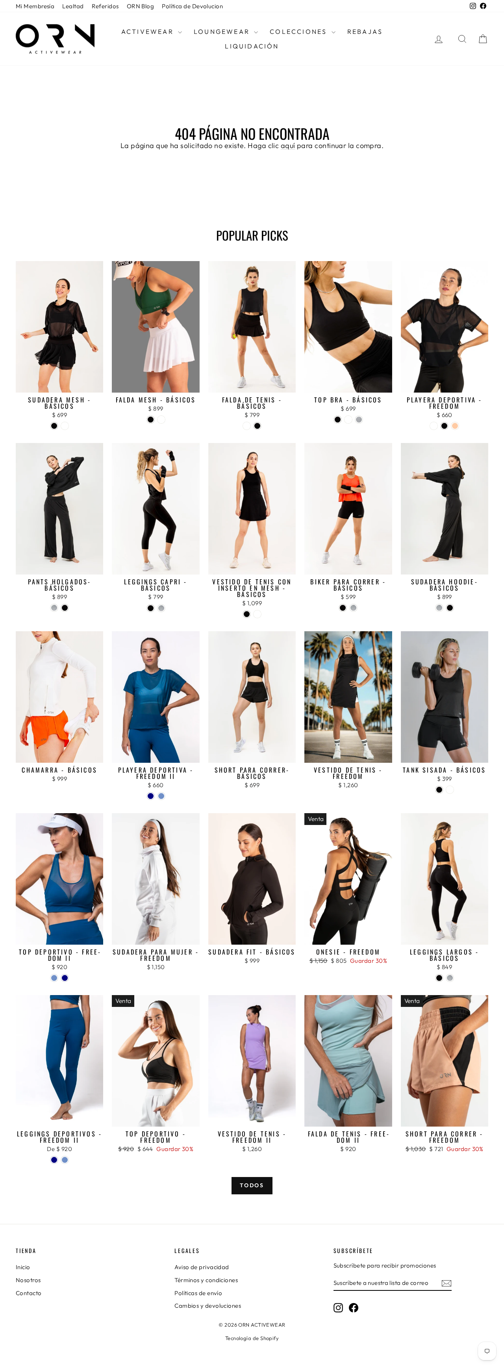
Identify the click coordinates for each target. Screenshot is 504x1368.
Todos (252, 1185)
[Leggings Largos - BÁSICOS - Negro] (439, 978)
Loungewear (223, 31)
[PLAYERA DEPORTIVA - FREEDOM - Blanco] (433, 426)
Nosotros (28, 1280)
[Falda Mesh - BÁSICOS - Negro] (150, 419)
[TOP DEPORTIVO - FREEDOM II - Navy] (65, 978)
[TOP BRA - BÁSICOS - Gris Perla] (359, 419)
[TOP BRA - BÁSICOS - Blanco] (348, 419)
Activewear (148, 31)
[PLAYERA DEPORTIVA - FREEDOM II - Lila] (161, 796)
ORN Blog (140, 6)
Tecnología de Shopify (252, 1338)
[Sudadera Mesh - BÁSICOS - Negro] (54, 426)
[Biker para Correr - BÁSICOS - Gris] (353, 608)
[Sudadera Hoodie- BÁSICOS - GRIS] (439, 608)
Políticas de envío (198, 1293)
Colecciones (299, 31)
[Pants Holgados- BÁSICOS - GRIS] (54, 608)
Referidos (105, 6)
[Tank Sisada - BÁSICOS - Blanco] (450, 789)
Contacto (29, 1293)
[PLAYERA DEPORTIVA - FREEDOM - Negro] (444, 426)
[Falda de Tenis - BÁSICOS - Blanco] (246, 426)
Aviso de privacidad (201, 1267)
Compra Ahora (59, 384)
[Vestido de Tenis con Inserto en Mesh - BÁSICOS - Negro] (246, 614)
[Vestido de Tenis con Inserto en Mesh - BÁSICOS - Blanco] (257, 614)
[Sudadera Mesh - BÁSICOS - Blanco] (65, 426)
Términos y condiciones (206, 1280)
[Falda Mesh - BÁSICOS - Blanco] (161, 419)
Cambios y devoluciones (207, 1305)
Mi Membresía (35, 6)
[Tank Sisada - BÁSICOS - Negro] (439, 789)
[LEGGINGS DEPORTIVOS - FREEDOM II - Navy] (54, 1160)
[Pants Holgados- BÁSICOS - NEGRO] (65, 608)
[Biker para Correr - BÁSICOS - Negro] (342, 608)
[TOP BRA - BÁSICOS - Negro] (337, 419)
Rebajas (365, 31)
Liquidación (252, 46)
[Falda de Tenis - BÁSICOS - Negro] (257, 426)
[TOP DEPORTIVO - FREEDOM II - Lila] (54, 978)
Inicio (23, 1267)
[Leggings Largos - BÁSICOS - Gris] (450, 978)
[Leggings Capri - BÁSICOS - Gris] (161, 608)
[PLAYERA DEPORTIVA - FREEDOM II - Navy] (150, 796)
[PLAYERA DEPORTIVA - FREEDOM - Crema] (455, 426)
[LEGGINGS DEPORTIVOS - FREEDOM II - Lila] (65, 1160)
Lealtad (72, 6)
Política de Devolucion (192, 6)
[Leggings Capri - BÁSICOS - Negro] (150, 608)
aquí (288, 145)
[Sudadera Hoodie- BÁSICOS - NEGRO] (450, 608)
